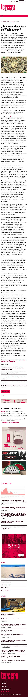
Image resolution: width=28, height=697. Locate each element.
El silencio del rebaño (6, 582)
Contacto (3, 681)
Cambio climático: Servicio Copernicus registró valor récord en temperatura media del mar (13, 372)
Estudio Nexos (18, 694)
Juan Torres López (5, 21)
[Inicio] (8, 7)
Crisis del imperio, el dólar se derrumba (10, 656)
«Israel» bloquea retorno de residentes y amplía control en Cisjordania (13, 382)
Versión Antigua (5, 689)
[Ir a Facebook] (9, 1)
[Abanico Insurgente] (14, 470)
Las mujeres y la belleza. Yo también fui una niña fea (13, 646)
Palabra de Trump (5, 587)
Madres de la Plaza (5, 590)
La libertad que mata (6, 584)
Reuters (3, 411)
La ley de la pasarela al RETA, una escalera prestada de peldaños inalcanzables (13, 641)
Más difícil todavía (8, 79)
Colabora (3, 683)
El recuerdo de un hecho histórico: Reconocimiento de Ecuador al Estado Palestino (13, 613)
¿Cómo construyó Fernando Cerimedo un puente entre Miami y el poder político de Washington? (13, 651)
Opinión (12, 21)
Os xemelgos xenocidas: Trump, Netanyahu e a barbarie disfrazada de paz (12, 635)
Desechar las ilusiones (6, 630)
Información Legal (6, 687)
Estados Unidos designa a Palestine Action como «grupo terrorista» (14, 386)
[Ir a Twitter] (11, 1)
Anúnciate (4, 684)
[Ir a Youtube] (14, 1)
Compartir (6, 391)
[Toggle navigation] (2, 16)
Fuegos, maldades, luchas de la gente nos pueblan (13, 660)
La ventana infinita (5, 579)
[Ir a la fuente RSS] (17, 1)
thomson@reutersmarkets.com (10, 422)
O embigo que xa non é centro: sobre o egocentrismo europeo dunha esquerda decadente (14, 625)
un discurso (12, 116)
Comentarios (4, 686)
